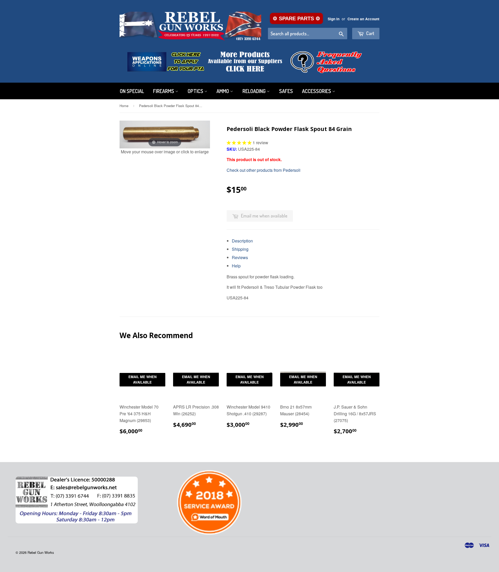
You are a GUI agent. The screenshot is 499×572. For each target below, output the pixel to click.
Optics (196, 91)
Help (236, 266)
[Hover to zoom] (165, 134)
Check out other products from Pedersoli (263, 170)
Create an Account (363, 18)
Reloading (254, 91)
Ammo (223, 91)
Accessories (317, 91)
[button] (240, 143)
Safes (286, 91)
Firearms (164, 91)
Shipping (240, 249)
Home (124, 105)
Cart (369, 33)
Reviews (240, 257)
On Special (132, 91)
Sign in (333, 18)
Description (242, 241)
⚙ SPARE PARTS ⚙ (296, 18)
